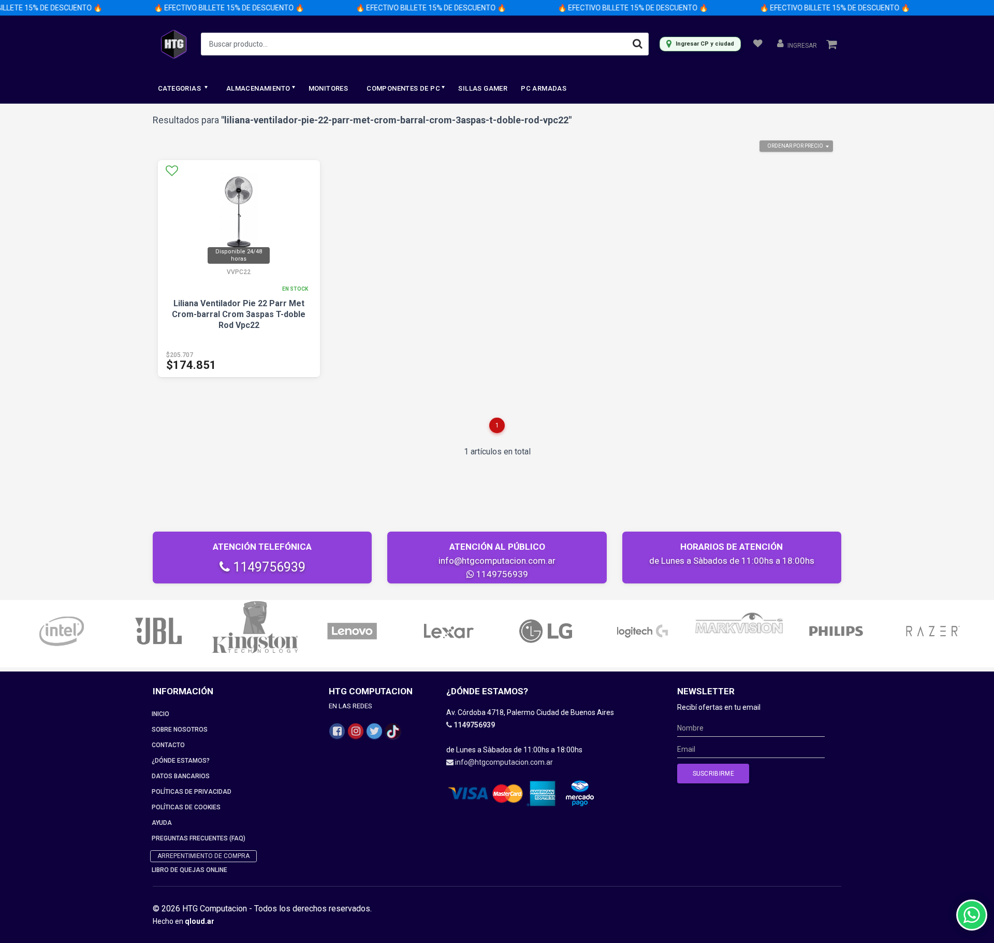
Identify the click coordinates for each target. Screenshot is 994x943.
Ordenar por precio (795, 146)
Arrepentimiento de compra (203, 856)
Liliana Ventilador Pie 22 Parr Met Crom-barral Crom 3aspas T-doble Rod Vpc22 (238, 314)
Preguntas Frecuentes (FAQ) (198, 838)
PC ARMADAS (543, 88)
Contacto (168, 745)
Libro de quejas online (189, 870)
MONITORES (328, 88)
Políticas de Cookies (186, 807)
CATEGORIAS (180, 88)
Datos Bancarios (181, 776)
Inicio (160, 714)
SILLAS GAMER (482, 88)
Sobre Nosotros (180, 729)
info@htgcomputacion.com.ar (497, 560)
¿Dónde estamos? (181, 760)
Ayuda (162, 822)
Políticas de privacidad (191, 791)
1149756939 (267, 567)
